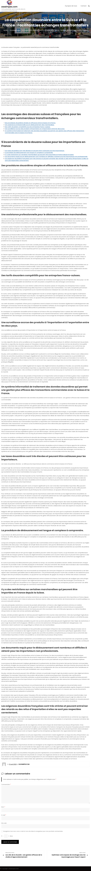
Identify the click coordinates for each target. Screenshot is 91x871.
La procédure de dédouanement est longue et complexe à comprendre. (29, 152)
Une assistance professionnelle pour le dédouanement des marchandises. (29, 125)
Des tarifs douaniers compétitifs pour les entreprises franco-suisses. (27, 127)
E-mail (3, 815)
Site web (4, 823)
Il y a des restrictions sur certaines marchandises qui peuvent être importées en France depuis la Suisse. (39, 155)
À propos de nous (71, 6)
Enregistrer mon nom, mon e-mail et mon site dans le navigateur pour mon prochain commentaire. (33, 831)
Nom (3, 807)
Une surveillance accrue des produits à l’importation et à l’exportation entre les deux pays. (35, 129)
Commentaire (6, 784)
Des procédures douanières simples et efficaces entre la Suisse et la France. (30, 123)
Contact (83, 6)
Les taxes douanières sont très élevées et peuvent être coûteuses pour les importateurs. (34, 151)
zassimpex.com (9, 6)
